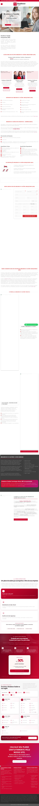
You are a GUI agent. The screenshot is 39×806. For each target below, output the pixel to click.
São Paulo (11, 692)
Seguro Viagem (27, 473)
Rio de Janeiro (19, 692)
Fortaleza (33, 712)
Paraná (10, 730)
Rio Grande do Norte (33, 710)
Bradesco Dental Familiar (19, 776)
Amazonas (6, 705)
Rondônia (6, 707)
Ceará (25, 705)
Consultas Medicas (28, 470)
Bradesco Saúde (8, 278)
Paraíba (25, 707)
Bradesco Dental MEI (19, 780)
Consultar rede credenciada (19, 673)
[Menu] (1, 4)
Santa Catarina (10, 733)
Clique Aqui (35, 116)
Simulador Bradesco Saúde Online (34, 779)
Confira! (35, 132)
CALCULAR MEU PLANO (18, 670)
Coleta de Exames (28, 463)
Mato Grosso (6, 722)
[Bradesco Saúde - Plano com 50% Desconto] (19, 4)
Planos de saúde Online (19, 783)
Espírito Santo (25, 720)
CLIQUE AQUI (33, 286)
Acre (6, 703)
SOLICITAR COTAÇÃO (32, 737)
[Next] (37, 19)
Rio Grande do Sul (28, 730)
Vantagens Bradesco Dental (20, 782)
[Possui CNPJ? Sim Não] (32, 192)
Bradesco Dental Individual (20, 775)
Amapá (14, 703)
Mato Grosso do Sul (14, 722)
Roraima (14, 707)
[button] (31, 325)
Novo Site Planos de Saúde (7, 788)
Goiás (14, 720)
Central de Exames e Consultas (30, 471)
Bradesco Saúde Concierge (6, 469)
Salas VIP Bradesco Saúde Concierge (31, 466)
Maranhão (33, 705)
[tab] (11, 59)
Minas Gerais (27, 692)
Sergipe (25, 712)
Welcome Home (27, 460)
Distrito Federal (6, 694)
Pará (14, 705)
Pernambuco (33, 707)
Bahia (13, 694)
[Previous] (2, 19)
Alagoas (25, 703)
